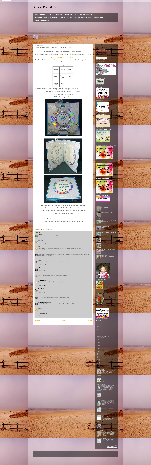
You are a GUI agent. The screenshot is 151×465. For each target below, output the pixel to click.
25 (97, 323)
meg (39, 234)
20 (97, 353)
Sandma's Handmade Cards (43, 302)
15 (97, 360)
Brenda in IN (40, 253)
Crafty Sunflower (100, 399)
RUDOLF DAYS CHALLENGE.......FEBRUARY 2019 (107, 256)
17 (97, 357)
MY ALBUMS (43, 14)
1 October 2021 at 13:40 (42, 249)
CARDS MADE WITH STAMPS (55, 14)
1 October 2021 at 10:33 (42, 237)
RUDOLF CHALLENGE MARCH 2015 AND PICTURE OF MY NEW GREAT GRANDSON (108, 233)
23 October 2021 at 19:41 (42, 313)
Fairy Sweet (103, 439)
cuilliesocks (40, 267)
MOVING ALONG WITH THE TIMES (62, 57)
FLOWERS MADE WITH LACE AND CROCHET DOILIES (107, 207)
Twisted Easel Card (104, 400)
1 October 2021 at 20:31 (42, 276)
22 (97, 328)
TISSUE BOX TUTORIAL (70, 14)
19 (97, 354)
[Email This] (47, 229)
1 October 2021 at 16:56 (42, 270)
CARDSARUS (45, 7)
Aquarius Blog (99, 392)
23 (97, 326)
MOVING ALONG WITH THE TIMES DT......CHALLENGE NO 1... (103, 337)
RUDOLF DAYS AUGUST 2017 (106, 238)
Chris (39, 260)
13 (97, 363)
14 (97, 362)
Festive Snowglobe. (104, 424)
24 (97, 325)
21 (97, 329)
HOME (36, 14)
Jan (98, 351)
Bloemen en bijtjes (104, 408)
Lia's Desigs (99, 407)
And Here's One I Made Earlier (102, 438)
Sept (99, 339)
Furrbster (39, 308)
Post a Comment (40, 315)
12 (97, 365)
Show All (115, 445)
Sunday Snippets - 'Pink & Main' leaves (107, 385)
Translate (103, 59)
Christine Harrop (41, 246)
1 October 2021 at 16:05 (42, 257)
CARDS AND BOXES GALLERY (86, 14)
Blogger (80, 455)
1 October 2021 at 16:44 (42, 264)
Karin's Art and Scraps (101, 414)
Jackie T (39, 240)
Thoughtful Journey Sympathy (106, 370)
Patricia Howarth (41, 280)
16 (97, 359)
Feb (98, 349)
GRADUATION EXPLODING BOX (42, 20)
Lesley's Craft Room (100, 369)
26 (97, 322)
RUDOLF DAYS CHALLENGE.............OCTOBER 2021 (106, 335)
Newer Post (37, 320)
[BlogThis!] (48, 229)
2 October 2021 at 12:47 (42, 292)
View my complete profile (37, 41)
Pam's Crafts (99, 423)
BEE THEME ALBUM (98, 17)
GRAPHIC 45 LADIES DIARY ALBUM (83, 17)
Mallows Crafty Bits (100, 430)
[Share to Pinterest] (51, 229)
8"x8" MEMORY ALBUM (66, 17)
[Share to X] (49, 229)
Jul (98, 342)
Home (63, 320)
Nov (98, 332)
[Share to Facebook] (50, 229)
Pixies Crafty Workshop (101, 384)
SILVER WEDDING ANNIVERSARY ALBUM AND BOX (46, 17)
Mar (98, 348)
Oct (98, 333)
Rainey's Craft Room (41, 288)
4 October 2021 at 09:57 (42, 305)
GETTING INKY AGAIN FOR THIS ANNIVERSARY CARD (107, 227)
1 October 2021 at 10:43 (42, 243)
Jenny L (41, 35)
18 (97, 356)
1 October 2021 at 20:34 (42, 285)
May (98, 345)
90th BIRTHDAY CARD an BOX (106, 212)
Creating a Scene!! (104, 393)
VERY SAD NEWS (99, 218)
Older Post (89, 320)
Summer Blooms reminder (105, 431)
